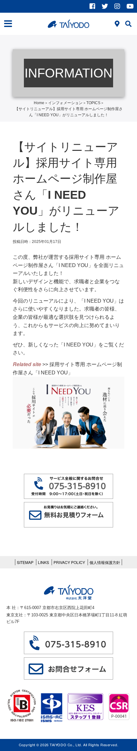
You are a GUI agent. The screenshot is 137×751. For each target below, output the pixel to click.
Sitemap (25, 562)
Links (43, 562)
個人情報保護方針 (105, 562)
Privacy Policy (69, 562)
